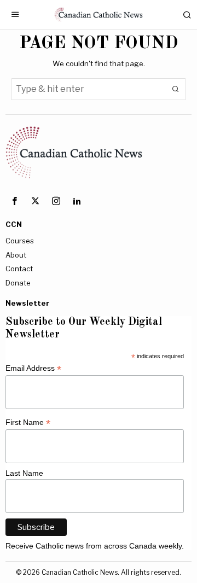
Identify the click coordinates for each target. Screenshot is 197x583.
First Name (27, 422)
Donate (18, 282)
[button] (175, 89)
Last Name (24, 473)
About (15, 254)
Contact (19, 268)
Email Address (33, 368)
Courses (19, 240)
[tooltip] (14, 200)
